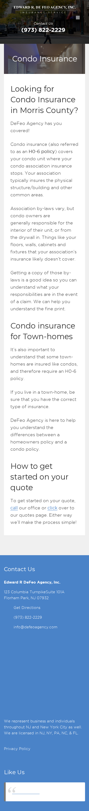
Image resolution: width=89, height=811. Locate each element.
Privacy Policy (17, 749)
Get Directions (27, 608)
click (52, 507)
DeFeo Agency (26, 792)
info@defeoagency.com (35, 627)
